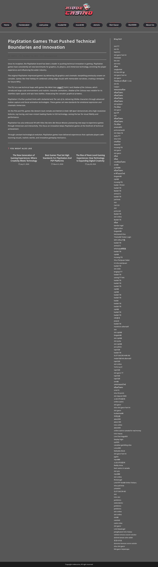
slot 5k (116, 49)
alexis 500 (117, 422)
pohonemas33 (119, 130)
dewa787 (117, 144)
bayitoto (117, 52)
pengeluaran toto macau (123, 532)
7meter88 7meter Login (122, 237)
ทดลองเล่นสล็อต (119, 89)
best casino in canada (122, 468)
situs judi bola (119, 485)
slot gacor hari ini (120, 55)
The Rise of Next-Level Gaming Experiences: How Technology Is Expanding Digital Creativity (90, 158)
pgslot (116, 457)
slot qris (117, 471)
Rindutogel (118, 480)
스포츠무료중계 (119, 399)
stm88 (116, 381)
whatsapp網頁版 (120, 248)
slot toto (117, 64)
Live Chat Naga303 (121, 436)
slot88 (116, 165)
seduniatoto (118, 503)
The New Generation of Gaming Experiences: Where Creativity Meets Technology (24, 158)
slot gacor (117, 78)
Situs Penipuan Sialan (122, 260)
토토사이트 (118, 540)
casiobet (117, 520)
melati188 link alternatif (122, 358)
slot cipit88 (118, 332)
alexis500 (117, 419)
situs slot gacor (119, 546)
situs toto (117, 139)
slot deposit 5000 (120, 396)
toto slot (117, 497)
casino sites (118, 523)
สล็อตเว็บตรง (118, 92)
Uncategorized (50, 56)
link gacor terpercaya (121, 549)
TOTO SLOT (118, 367)
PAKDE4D (117, 58)
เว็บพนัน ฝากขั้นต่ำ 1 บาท (122, 81)
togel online (118, 228)
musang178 (118, 147)
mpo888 (117, 459)
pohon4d (117, 211)
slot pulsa (117, 341)
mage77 (60, 87)
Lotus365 (117, 448)
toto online (118, 425)
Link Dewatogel (119, 529)
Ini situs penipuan (120, 263)
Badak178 (117, 191)
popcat (116, 321)
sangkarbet (118, 69)
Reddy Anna (118, 465)
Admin (14, 56)
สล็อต (116, 66)
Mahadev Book (119, 451)
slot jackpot (118, 104)
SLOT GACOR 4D (120, 491)
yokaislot (117, 488)
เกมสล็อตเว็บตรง (119, 162)
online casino (119, 402)
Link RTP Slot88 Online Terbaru (125, 482)
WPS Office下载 (119, 240)
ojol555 (116, 442)
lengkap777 (118, 272)
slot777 (116, 46)
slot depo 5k (118, 133)
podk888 (117, 168)
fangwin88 (117, 176)
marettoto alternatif (121, 326)
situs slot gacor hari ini (122, 407)
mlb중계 (117, 318)
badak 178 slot (119, 185)
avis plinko (118, 347)
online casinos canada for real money (127, 430)
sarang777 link (119, 277)
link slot (117, 61)
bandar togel (118, 225)
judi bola (117, 199)
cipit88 (116, 179)
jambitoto (117, 500)
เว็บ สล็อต (117, 107)
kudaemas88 (118, 413)
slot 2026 (117, 269)
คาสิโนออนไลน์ (119, 173)
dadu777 (117, 136)
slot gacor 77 (118, 373)
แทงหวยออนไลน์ (120, 384)
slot (115, 116)
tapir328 (117, 350)
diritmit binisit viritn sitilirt (123, 537)
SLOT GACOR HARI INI (122, 355)
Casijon (116, 87)
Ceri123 (116, 205)
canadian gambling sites (122, 445)
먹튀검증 (117, 416)
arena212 (117, 194)
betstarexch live (120, 234)
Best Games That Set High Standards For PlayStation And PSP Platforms (57, 158)
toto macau (118, 433)
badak (116, 301)
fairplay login (118, 439)
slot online (118, 217)
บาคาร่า (116, 390)
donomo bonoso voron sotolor (125, 543)
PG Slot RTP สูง (119, 72)
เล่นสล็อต (117, 141)
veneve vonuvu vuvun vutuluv (125, 535)
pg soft (116, 113)
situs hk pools (119, 393)
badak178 (117, 188)
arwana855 (118, 127)
